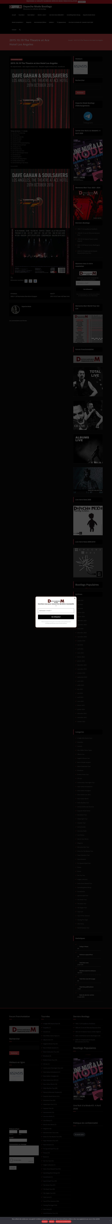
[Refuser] (110, 1220)
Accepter (44, 1221)
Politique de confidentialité (63, 1221)
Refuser (52, 1221)
